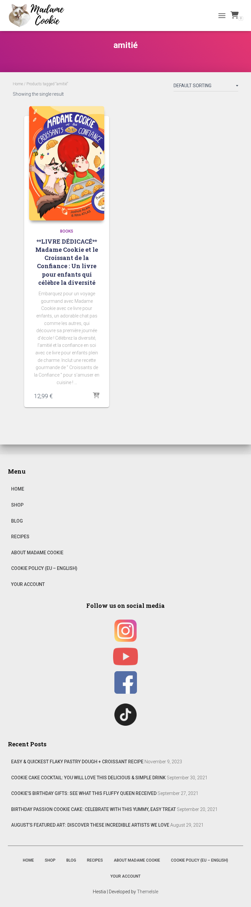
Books (66, 231)
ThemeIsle (147, 891)
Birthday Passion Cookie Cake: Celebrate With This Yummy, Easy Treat (93, 809)
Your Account (28, 584)
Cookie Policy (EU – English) (44, 568)
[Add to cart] (96, 396)
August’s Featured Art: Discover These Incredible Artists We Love (90, 825)
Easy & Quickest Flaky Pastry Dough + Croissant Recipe (77, 761)
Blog (17, 521)
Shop (17, 505)
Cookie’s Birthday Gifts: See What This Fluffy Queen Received (84, 793)
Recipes (20, 536)
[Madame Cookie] (39, 15)
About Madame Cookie (37, 552)
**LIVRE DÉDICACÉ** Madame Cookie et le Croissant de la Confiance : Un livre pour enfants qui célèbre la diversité (66, 261)
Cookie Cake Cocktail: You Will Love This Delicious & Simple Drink (88, 777)
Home (18, 84)
